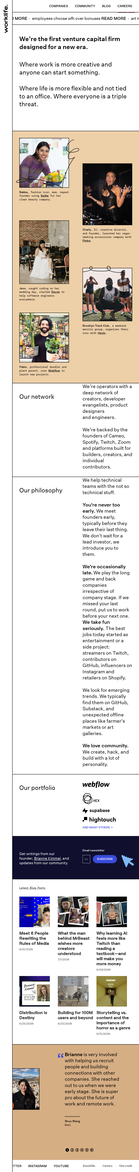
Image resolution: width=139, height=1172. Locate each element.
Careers (124, 6)
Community (85, 6)
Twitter (14, 1166)
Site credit (125, 1165)
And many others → (98, 827)
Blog (106, 6)
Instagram (37, 1166)
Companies (58, 6)
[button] (67, 1149)
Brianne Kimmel (47, 858)
